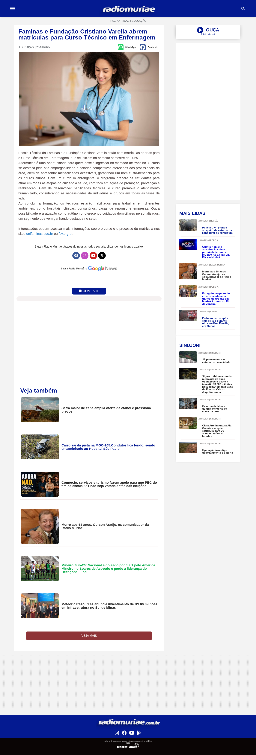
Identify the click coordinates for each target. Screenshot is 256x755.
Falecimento (217, 265)
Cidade (214, 311)
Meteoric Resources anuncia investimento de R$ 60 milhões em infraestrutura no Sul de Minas (109, 605)
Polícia (214, 240)
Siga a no (74, 268)
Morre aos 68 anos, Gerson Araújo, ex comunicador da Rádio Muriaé (105, 526)
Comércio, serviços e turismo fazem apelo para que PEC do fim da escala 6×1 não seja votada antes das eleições (109, 484)
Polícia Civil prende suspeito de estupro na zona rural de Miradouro (217, 230)
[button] (12, 8)
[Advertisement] (208, 69)
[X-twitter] (102, 255)
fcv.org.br (65, 234)
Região (214, 221)
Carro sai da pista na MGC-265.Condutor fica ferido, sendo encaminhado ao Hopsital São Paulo (108, 447)
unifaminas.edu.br (39, 234)
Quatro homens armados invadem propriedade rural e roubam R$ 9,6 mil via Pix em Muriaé (216, 252)
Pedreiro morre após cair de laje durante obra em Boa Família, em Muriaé (215, 322)
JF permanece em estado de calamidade (216, 361)
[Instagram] (84, 255)
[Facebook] (76, 255)
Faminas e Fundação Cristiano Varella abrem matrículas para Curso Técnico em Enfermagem (86, 34)
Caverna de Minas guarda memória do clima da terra (214, 409)
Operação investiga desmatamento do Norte (217, 451)
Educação (139, 20)
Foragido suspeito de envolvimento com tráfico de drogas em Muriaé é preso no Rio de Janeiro (216, 298)
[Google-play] (139, 732)
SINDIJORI (215, 353)
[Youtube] (93, 255)
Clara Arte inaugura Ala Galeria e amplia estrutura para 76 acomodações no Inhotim (216, 430)
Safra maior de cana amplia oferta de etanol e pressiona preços (106, 409)
